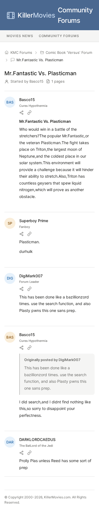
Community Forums (55, 15)
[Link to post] (29, 112)
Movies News (20, 36)
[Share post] (21, 112)
